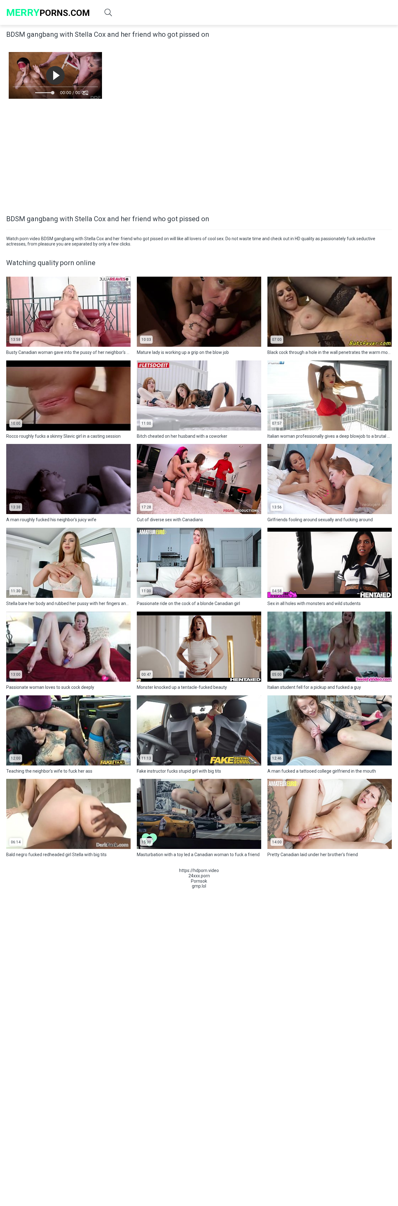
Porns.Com (48, 12)
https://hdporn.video (199, 870)
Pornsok (199, 881)
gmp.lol (199, 886)
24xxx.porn (199, 875)
